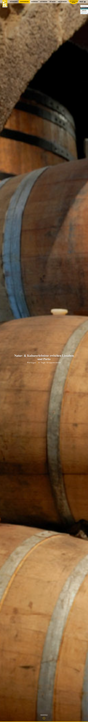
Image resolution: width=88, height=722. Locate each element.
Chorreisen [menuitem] (34, 1)
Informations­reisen (73, 1)
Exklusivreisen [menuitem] (62, 1)
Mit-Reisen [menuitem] (53, 1)
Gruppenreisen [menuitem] (24, 1)
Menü (82, 1)
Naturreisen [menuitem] (43, 1)
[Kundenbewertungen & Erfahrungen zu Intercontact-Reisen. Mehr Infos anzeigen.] (84, 9)
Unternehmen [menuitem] (14, 1)
